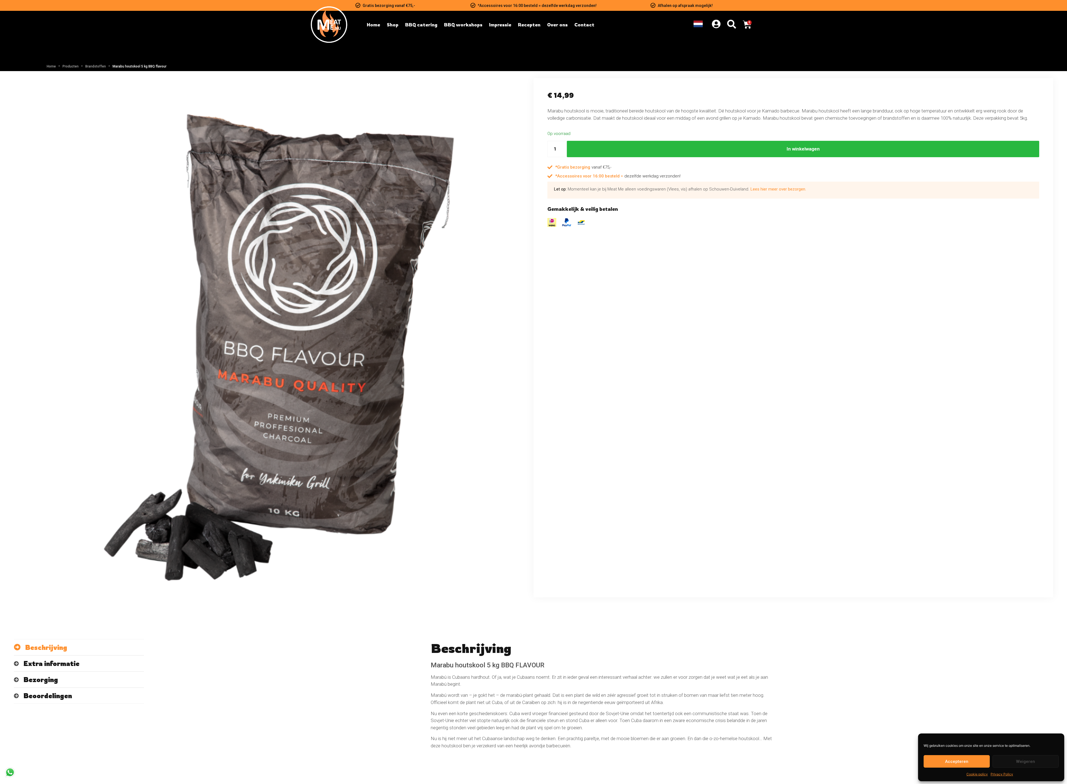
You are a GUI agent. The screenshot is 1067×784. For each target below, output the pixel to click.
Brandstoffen (95, 66)
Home (51, 66)
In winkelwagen (803, 149)
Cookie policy (977, 774)
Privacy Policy (1002, 774)
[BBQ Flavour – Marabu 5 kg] (274, 337)
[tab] (79, 647)
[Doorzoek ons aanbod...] (731, 24)
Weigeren (1025, 761)
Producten (71, 66)
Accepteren (956, 761)
